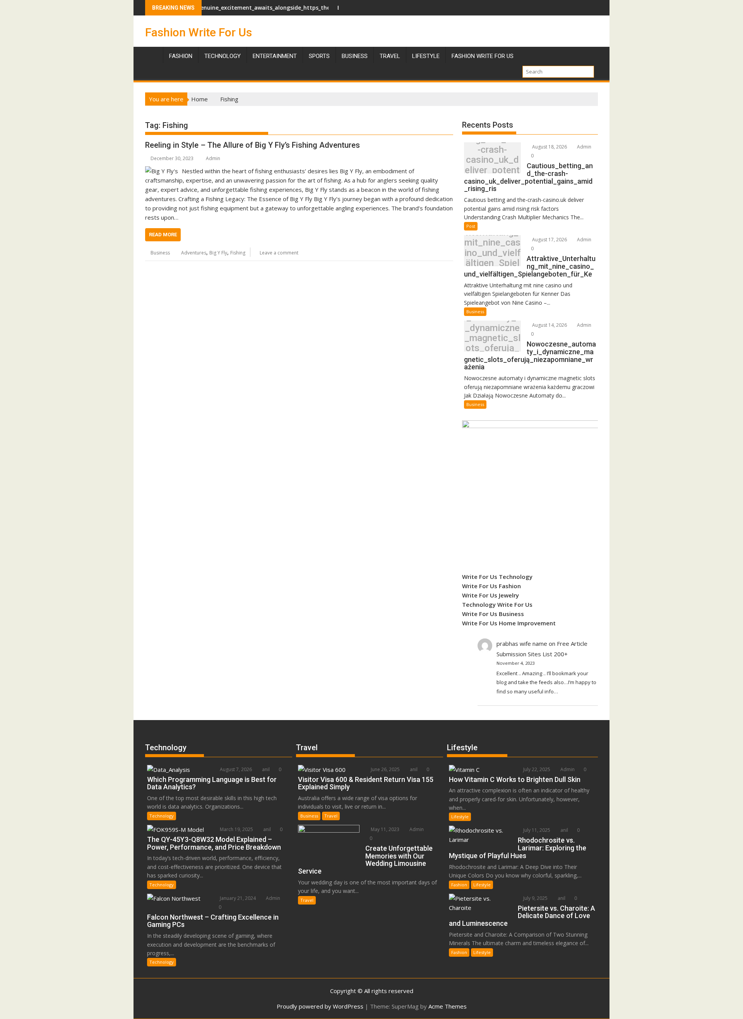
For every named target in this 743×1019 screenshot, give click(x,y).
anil (265, 769)
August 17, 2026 (549, 239)
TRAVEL (390, 56)
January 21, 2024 (237, 898)
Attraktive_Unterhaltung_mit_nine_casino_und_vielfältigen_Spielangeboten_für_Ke (492, 252)
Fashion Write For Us (198, 32)
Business (355, 56)
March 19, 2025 (236, 829)
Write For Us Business (493, 614)
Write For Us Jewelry (490, 595)
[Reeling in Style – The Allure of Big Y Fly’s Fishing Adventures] (161, 171)
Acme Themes (447, 1006)
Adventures (193, 252)
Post (470, 226)
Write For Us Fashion (491, 586)
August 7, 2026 (235, 769)
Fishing (237, 252)
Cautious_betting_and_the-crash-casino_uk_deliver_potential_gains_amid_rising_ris (492, 160)
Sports (319, 56)
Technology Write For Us (497, 604)
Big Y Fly (218, 252)
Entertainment (275, 56)
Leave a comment (279, 252)
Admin (213, 158)
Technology (222, 56)
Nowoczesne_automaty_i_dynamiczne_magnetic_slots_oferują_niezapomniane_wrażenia (492, 338)
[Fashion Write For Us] (152, 54)
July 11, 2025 (536, 830)
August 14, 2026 (549, 325)
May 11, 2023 (384, 829)
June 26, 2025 (385, 769)
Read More (163, 234)
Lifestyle (426, 56)
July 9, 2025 (535, 898)
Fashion (180, 56)
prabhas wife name (521, 643)
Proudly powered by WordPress (320, 1006)
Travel (330, 816)
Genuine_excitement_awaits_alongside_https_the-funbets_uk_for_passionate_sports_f (285, 7)
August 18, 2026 (549, 146)
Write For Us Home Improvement (509, 623)
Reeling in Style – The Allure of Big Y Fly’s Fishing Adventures (252, 145)
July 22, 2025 (536, 769)
